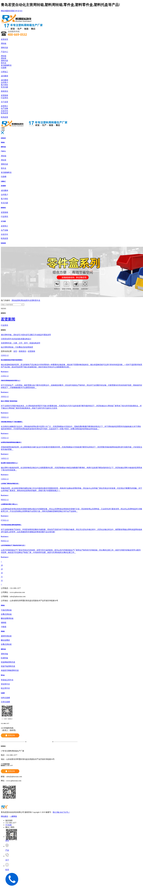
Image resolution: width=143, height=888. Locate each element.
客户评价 (4, 85)
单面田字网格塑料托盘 (10, 670)
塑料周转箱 (21, 300)
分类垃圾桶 (5, 702)
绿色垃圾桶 (5, 698)
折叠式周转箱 (6, 614)
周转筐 (3, 58)
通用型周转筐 (6, 636)
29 (2, 569)
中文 (17, 11)
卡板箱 (3, 627)
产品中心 (4, 52)
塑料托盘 (4, 48)
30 (2, 573)
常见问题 (4, 87)
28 (2, 565)
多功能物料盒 (6, 65)
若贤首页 (4, 39)
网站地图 (4, 11)
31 (2, 577)
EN (21, 11)
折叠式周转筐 (6, 644)
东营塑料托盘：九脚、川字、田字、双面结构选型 (20, 343)
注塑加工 (4, 72)
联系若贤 (4, 113)
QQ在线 (8, 825)
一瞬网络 (13, 816)
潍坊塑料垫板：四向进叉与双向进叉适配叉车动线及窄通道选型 (26, 335)
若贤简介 (4, 106)
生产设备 (4, 108)
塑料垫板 (4, 654)
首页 (15, 351)
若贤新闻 (4, 95)
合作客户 (4, 82)
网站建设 (4, 816)
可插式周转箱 (6, 610)
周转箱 (3, 43)
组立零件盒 (5, 688)
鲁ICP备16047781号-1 (61, 812)
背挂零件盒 (5, 684)
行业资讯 (4, 98)
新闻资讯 (4, 91)
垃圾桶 (3, 68)
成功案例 (4, 76)
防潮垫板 (4, 658)
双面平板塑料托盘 (8, 666)
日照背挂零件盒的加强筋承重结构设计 (16, 339)
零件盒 (3, 63)
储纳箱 (3, 622)
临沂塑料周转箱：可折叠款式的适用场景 (17, 347)
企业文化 (4, 111)
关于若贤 (4, 102)
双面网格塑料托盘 (8, 662)
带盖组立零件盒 (7, 680)
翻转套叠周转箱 (7, 618)
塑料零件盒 (35, 300)
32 (2, 580)
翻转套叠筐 (5, 640)
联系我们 (12, 11)
